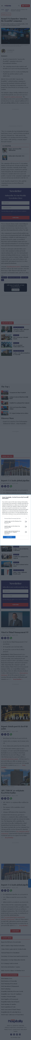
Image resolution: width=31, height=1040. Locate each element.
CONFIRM (9, 537)
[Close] (28, 497)
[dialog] (15, 520)
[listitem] (15, 518)
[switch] (25, 521)
